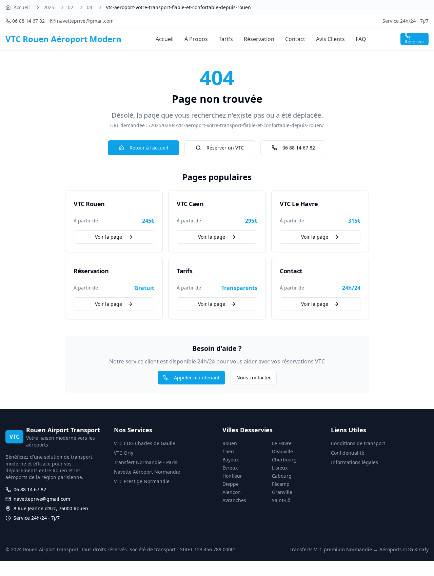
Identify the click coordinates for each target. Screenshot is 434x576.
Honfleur (232, 476)
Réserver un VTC (225, 147)
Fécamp (281, 484)
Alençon (231, 492)
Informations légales (354, 462)
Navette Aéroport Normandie (147, 472)
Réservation (259, 39)
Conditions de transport (358, 443)
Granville (282, 492)
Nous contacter (253, 377)
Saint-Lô (281, 500)
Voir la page (108, 237)
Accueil (22, 7)
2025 (48, 7)
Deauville (282, 451)
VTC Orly (123, 453)
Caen (228, 451)
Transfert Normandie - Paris (145, 462)
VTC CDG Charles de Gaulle (144, 443)
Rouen (229, 443)
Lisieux (280, 467)
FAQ (361, 39)
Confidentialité (347, 453)
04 (89, 7)
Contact (295, 39)
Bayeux (230, 459)
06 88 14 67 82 (298, 147)
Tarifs (226, 39)
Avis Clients (330, 39)
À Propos (196, 39)
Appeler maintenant (197, 377)
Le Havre (282, 443)
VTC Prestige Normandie (142, 481)
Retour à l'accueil (149, 147)
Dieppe (230, 484)
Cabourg (282, 476)
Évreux (230, 467)
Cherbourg (284, 459)
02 (70, 7)
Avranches (234, 500)
